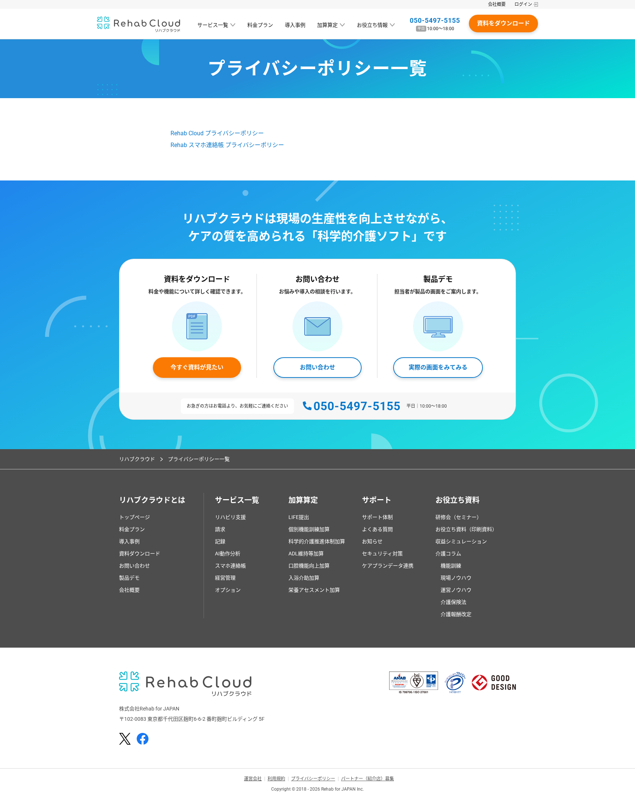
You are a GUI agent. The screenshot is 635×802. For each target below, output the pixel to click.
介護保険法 (453, 602)
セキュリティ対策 (382, 553)
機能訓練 (451, 566)
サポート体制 (377, 517)
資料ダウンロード (139, 553)
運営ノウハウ (456, 590)
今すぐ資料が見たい (197, 367)
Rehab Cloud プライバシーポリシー (217, 133)
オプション (228, 590)
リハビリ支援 (230, 517)
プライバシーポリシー (313, 778)
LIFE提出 (298, 517)
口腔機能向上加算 (309, 566)
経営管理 (225, 578)
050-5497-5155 (435, 20)
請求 (220, 529)
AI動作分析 (227, 553)
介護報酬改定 (456, 614)
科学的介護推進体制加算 (316, 541)
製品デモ (129, 578)
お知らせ (372, 541)
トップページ (134, 517)
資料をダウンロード (503, 23)
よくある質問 (377, 529)
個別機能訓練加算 (309, 529)
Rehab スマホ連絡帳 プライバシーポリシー (227, 145)
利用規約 (276, 778)
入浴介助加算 (303, 578)
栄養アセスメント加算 (314, 590)
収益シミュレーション (461, 541)
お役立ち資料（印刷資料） (466, 529)
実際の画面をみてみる (438, 367)
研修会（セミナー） (458, 517)
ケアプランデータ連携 (387, 566)
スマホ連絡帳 (230, 566)
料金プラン (260, 25)
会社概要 (497, 4)
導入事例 (295, 25)
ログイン (523, 4)
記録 (220, 541)
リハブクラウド (137, 459)
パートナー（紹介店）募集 (367, 778)
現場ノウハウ (456, 578)
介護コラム (448, 553)
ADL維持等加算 (306, 553)
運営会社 (253, 778)
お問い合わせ (317, 367)
